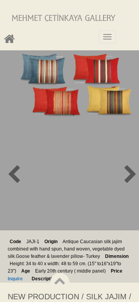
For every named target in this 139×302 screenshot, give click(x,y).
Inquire (15, 278)
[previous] (23, 176)
